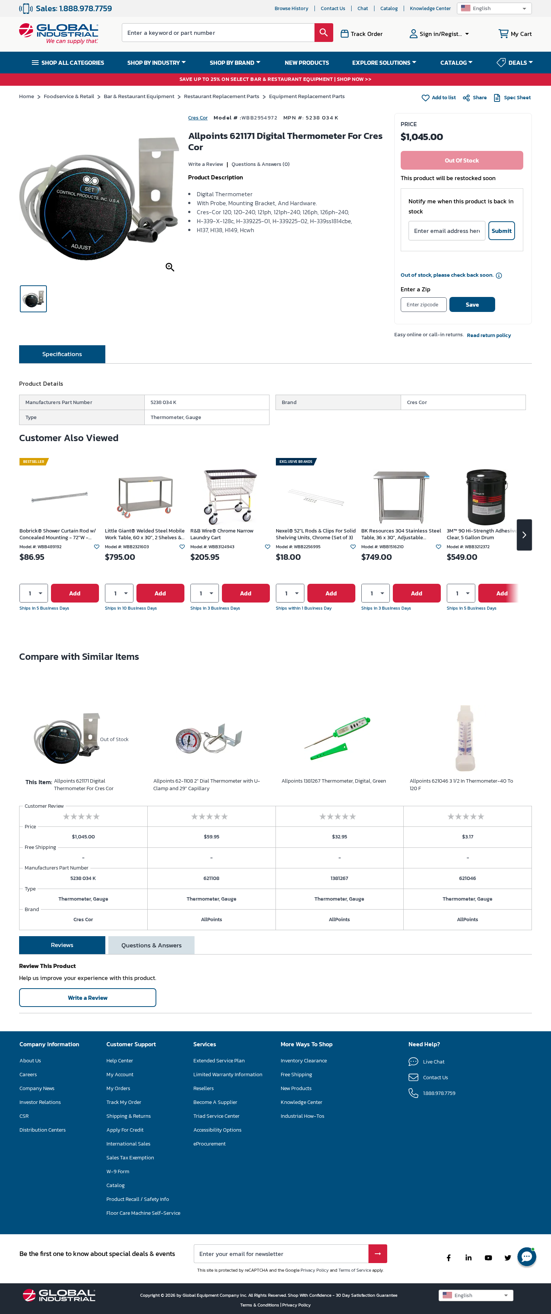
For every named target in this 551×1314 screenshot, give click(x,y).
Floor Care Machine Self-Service (143, 1213)
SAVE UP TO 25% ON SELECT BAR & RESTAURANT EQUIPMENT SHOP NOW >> (276, 79)
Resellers (203, 1088)
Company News (36, 1088)
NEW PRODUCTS (307, 62)
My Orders (118, 1088)
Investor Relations (40, 1102)
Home (26, 96)
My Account (119, 1074)
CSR (23, 1116)
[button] (494, 8)
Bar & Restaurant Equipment (139, 96)
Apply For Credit (125, 1130)
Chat (363, 8)
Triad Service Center (216, 1116)
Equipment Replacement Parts (307, 96)
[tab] (62, 354)
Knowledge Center (430, 8)
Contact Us (333, 8)
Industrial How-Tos (302, 1116)
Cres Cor (198, 118)
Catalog (389, 8)
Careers (28, 1074)
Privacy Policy (315, 1270)
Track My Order (123, 1102)
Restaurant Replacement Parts (221, 96)
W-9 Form (117, 1171)
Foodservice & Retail (69, 96)
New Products (296, 1088)
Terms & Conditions (260, 1305)
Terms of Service (354, 1270)
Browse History (291, 8)
